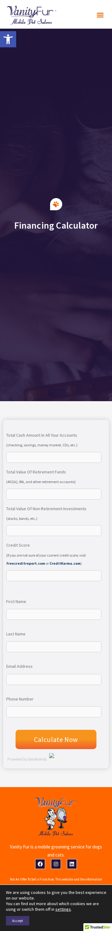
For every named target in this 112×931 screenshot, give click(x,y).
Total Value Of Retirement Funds (36, 472)
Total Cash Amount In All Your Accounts (41, 435)
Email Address (19, 666)
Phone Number (20, 699)
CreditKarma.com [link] (65, 563)
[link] (8, 39)
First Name (16, 601)
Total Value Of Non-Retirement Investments (46, 508)
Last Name (16, 634)
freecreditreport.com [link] (25, 563)
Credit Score (18, 545)
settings (63, 909)
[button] (100, 15)
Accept (17, 920)
